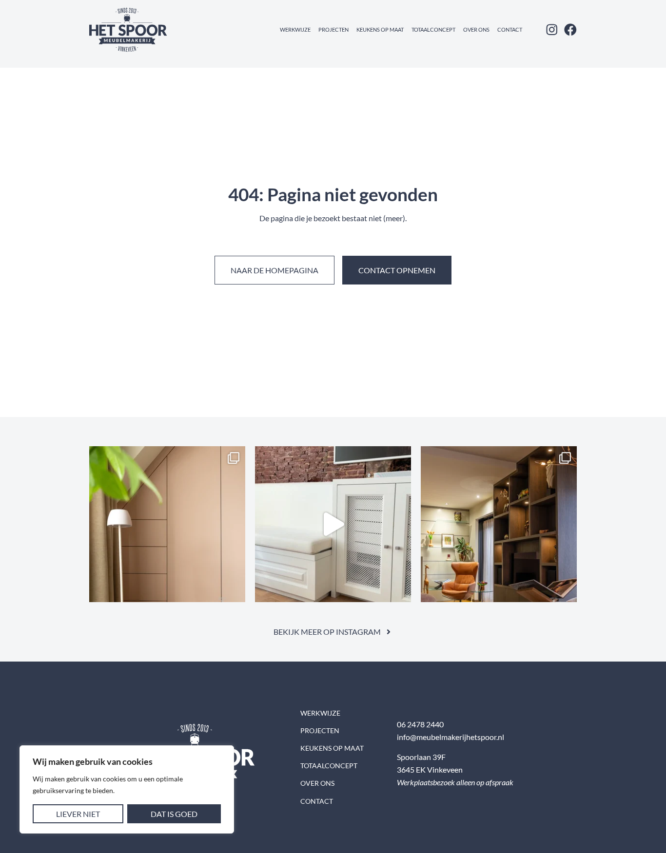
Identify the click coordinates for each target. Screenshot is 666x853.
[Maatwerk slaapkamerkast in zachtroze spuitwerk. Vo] (167, 524)
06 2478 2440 (420, 724)
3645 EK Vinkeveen (430, 769)
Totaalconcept (433, 29)
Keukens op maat (380, 29)
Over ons (476, 29)
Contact (509, 29)
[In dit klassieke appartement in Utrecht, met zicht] (333, 524)
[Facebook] (570, 29)
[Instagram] (552, 29)
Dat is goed (174, 813)
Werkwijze (295, 29)
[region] (127, 789)
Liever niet (78, 813)
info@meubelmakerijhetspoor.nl (450, 736)
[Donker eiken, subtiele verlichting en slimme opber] (499, 524)
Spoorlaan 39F (421, 756)
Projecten (333, 29)
